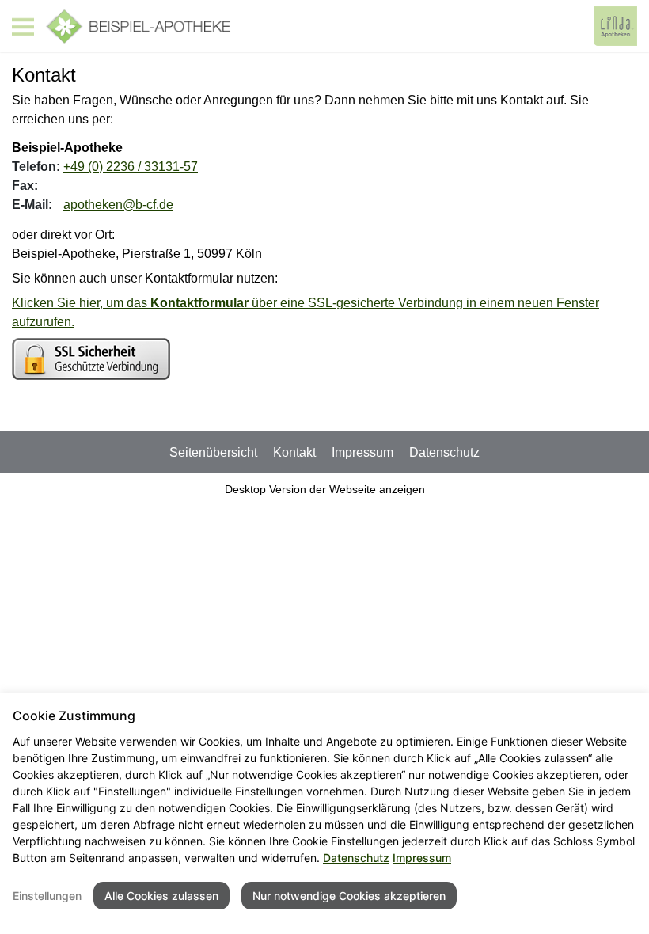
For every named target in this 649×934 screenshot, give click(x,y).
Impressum (362, 452)
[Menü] (23, 27)
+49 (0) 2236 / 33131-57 (130, 166)
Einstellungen (47, 895)
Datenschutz (444, 452)
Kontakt (294, 452)
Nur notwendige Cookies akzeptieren (349, 895)
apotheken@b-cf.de (118, 204)
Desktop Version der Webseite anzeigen (325, 489)
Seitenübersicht (213, 452)
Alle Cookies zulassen (161, 895)
